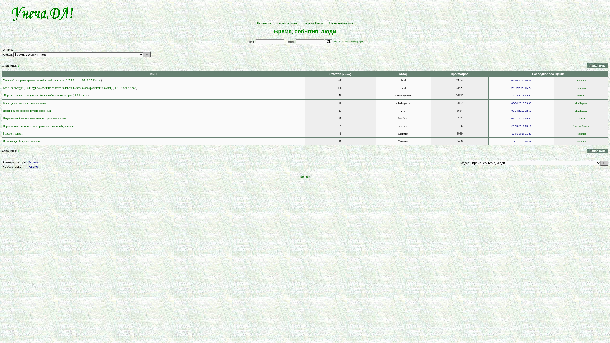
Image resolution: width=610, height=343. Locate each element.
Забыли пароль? (342, 41)
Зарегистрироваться (341, 22)
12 (90, 80)
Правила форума (313, 22)
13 (94, 80)
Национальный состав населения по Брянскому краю (34, 118)
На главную (264, 22)
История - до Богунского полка (21, 141)
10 (83, 80)
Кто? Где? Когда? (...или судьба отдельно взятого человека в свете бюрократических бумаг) (57, 88)
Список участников (287, 22)
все (98, 80)
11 (87, 80)
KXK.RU (305, 177)
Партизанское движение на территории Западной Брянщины (38, 126)
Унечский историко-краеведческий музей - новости (33, 80)
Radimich (34, 162)
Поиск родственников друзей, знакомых (27, 110)
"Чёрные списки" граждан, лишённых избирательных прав (37, 95)
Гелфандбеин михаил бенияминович (24, 103)
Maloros (33, 166)
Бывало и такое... (13, 133)
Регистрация (357, 41)
